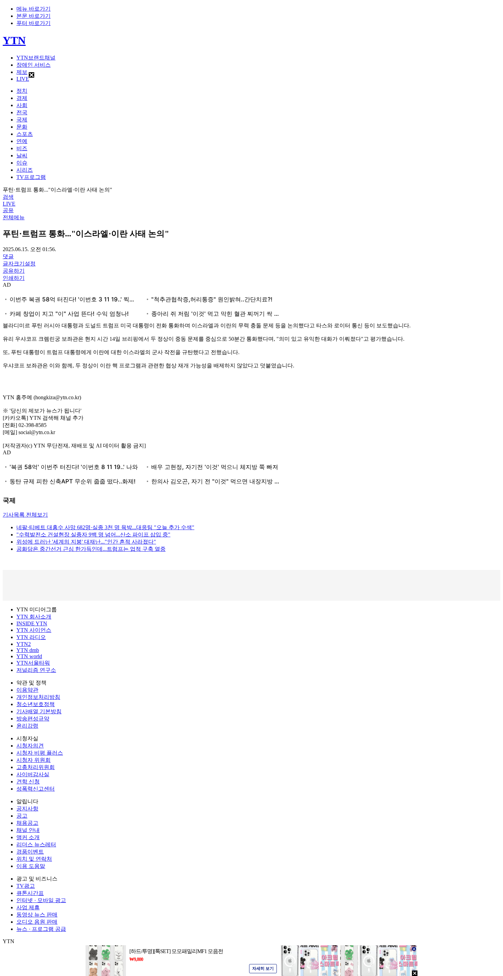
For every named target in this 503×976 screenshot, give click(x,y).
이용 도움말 (30, 866)
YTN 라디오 (31, 637)
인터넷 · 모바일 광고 (41, 900)
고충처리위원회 (35, 767)
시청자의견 (30, 746)
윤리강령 (27, 726)
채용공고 (27, 823)
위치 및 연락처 (34, 859)
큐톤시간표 (30, 893)
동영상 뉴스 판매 (36, 915)
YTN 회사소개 (33, 617)
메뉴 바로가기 (33, 9)
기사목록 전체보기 (25, 515)
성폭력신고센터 (35, 789)
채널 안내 (28, 830)
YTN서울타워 (33, 663)
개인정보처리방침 (38, 697)
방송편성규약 (32, 718)
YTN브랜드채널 (35, 58)
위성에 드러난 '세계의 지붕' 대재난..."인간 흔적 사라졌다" (86, 542)
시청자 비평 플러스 (39, 753)
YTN (14, 40)
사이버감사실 (32, 774)
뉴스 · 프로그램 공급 (41, 929)
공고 (21, 816)
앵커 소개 (28, 837)
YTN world (29, 656)
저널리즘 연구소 (36, 670)
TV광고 (25, 886)
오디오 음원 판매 (36, 922)
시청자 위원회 (33, 760)
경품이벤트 (30, 852)
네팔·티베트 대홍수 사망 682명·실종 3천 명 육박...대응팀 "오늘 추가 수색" (105, 527)
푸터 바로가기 (33, 23)
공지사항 (27, 808)
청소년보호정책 (35, 704)
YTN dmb (27, 650)
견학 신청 (28, 781)
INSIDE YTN (31, 623)
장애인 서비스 (33, 65)
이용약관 (27, 690)
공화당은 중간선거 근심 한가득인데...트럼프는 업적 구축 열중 (91, 549)
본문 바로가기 (33, 16)
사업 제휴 (28, 907)
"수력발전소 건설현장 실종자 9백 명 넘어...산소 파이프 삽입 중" (93, 534)
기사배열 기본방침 (39, 711)
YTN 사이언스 (33, 630)
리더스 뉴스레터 (36, 844)
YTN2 (23, 644)
